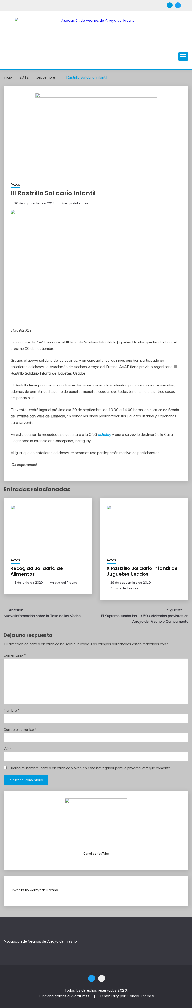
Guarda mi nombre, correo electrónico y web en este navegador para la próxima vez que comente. (90, 767)
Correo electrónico (20, 729)
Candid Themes (140, 996)
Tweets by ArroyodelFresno (34, 889)
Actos (15, 184)
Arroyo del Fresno (75, 203)
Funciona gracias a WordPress (64, 996)
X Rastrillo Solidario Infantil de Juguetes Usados (142, 571)
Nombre (11, 710)
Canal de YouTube (96, 853)
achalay (104, 434)
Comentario (15, 655)
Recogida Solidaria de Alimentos (37, 571)
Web (8, 748)
